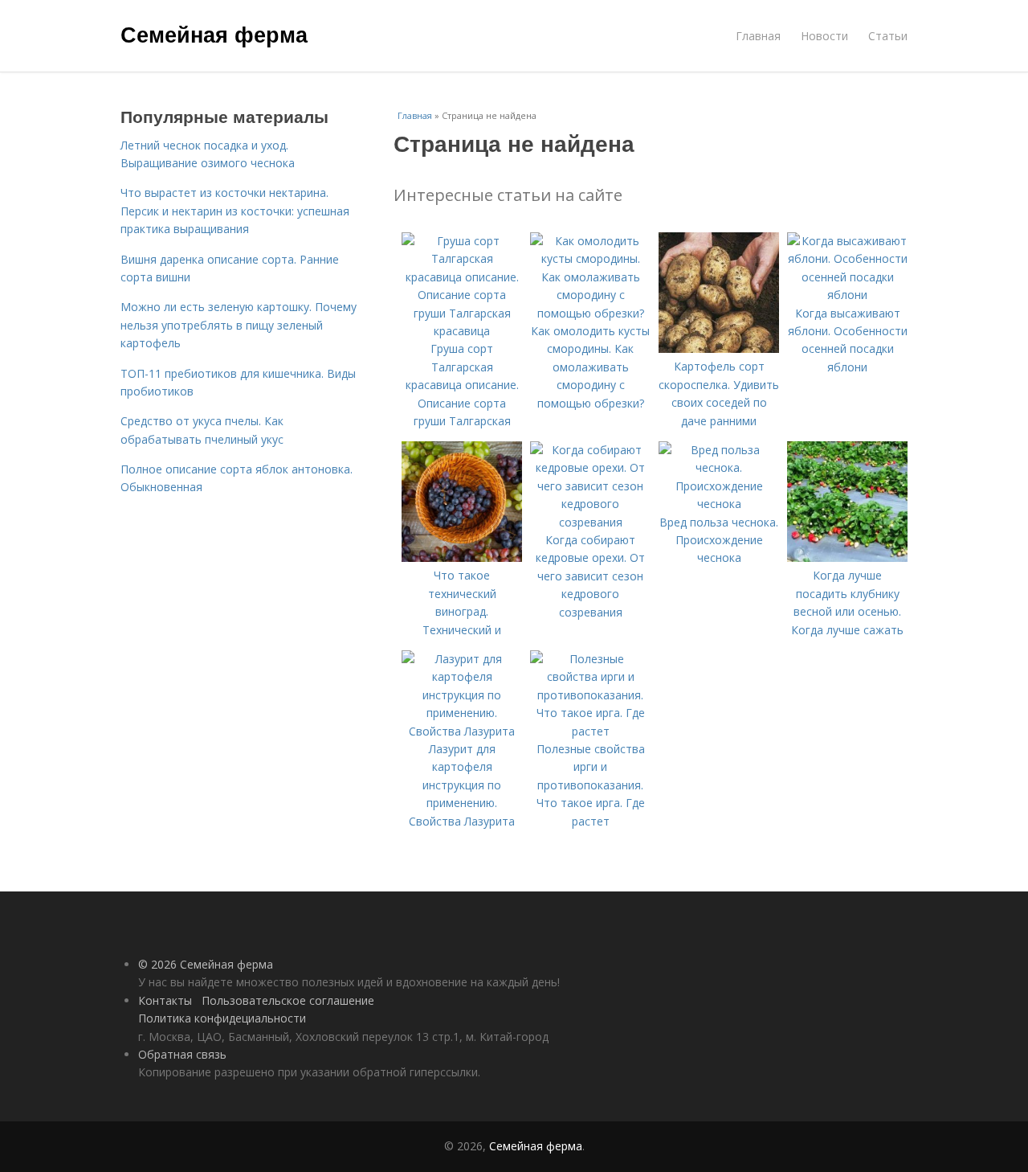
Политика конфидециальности (222, 1018)
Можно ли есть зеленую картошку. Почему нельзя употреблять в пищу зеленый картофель (238, 324)
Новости (824, 35)
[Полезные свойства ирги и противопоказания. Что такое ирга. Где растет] (590, 731)
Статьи (888, 35)
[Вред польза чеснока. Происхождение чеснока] (719, 503)
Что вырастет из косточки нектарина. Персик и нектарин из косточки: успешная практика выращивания (234, 210)
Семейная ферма (214, 33)
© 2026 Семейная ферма (205, 964)
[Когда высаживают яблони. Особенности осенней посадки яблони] (847, 294)
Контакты (165, 1000)
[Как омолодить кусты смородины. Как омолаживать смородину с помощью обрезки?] (590, 313)
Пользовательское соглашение (288, 1000)
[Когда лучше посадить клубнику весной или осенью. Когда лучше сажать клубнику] (847, 557)
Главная (758, 35)
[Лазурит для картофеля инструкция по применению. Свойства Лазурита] (462, 731)
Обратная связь (182, 1054)
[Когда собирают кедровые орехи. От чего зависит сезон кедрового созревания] (590, 522)
